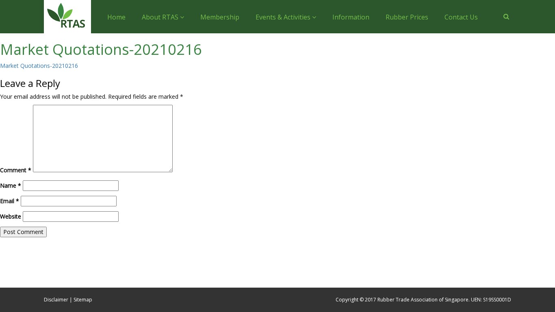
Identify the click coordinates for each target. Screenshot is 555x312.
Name (10, 185)
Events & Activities (284, 17)
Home (116, 17)
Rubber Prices (407, 17)
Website (10, 216)
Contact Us (461, 17)
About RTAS (161, 17)
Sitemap (83, 299)
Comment (15, 170)
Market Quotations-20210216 (39, 65)
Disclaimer (56, 299)
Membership (219, 17)
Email (9, 201)
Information (350, 17)
